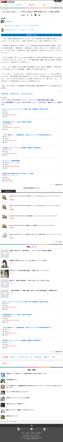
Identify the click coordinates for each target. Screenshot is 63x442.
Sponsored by (52, 184)
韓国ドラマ (47, 357)
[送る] (35, 15)
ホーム (6, 4)
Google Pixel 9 (38, 357)
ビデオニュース (15, 93)
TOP (31, 425)
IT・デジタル (18, 4)
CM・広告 (5, 93)
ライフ (56, 4)
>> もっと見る (58, 242)
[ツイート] (27, 15)
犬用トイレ (53, 191)
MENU (57, 1)
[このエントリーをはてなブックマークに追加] (39, 15)
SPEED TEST (31, 4)
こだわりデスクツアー (23, 357)
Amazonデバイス (8, 191)
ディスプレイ (38, 191)
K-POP (53, 357)
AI (31, 357)
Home (18, 430)
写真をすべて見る (33, 34)
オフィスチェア (23, 191)
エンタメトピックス (27, 93)
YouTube (44, 430)
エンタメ (44, 4)
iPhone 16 (12, 357)
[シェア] (31, 15)
